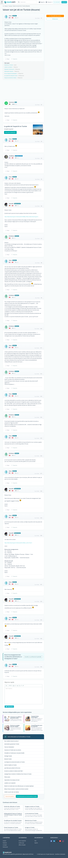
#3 (41, 141)
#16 (41, 455)
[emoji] (15, 685)
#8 (41, 262)
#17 (41, 473)
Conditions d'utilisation (60, 854)
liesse (10, 15)
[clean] (23, 685)
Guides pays (21, 842)
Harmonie (11, 102)
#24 (41, 638)
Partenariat (5, 847)
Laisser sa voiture (8, 67)
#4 (41, 158)
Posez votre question (9, 796)
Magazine (42, 2)
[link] (12, 685)
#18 (41, 491)
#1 (41, 18)
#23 (41, 620)
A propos (5, 845)
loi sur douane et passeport (10, 73)
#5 (41, 179)
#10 (41, 328)
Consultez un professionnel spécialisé (32, 656)
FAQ (35, 840)
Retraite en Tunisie (8, 65)
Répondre (15, 59)
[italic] (8, 685)
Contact (4, 840)
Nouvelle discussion (56, 16)
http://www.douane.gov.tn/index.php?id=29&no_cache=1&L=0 (18, 542)
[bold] (6, 685)
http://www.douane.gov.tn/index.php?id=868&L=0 (16, 216)
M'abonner (55, 19)
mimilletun (11, 155)
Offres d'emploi (22, 845)
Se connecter (57, 2)
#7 (41, 238)
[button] (21, 685)
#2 (41, 104)
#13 (41, 396)
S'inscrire (64, 2)
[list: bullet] (17, 685)
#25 (41, 666)
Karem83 (11, 203)
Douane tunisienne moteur (10, 77)
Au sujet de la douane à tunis (11, 75)
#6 (41, 206)
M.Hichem (11, 236)
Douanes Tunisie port (9, 69)
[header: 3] (19, 685)
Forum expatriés (22, 840)
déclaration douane (8, 71)
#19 (41, 518)
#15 (41, 438)
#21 (41, 584)
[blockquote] (10, 685)
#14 (41, 417)
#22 (41, 601)
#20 (41, 535)
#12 (41, 373)
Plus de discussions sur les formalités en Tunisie (27, 796)
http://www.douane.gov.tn (32, 216)
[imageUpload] (13, 685)
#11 (41, 347)
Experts (36, 842)
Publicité (5, 842)
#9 (41, 297)
